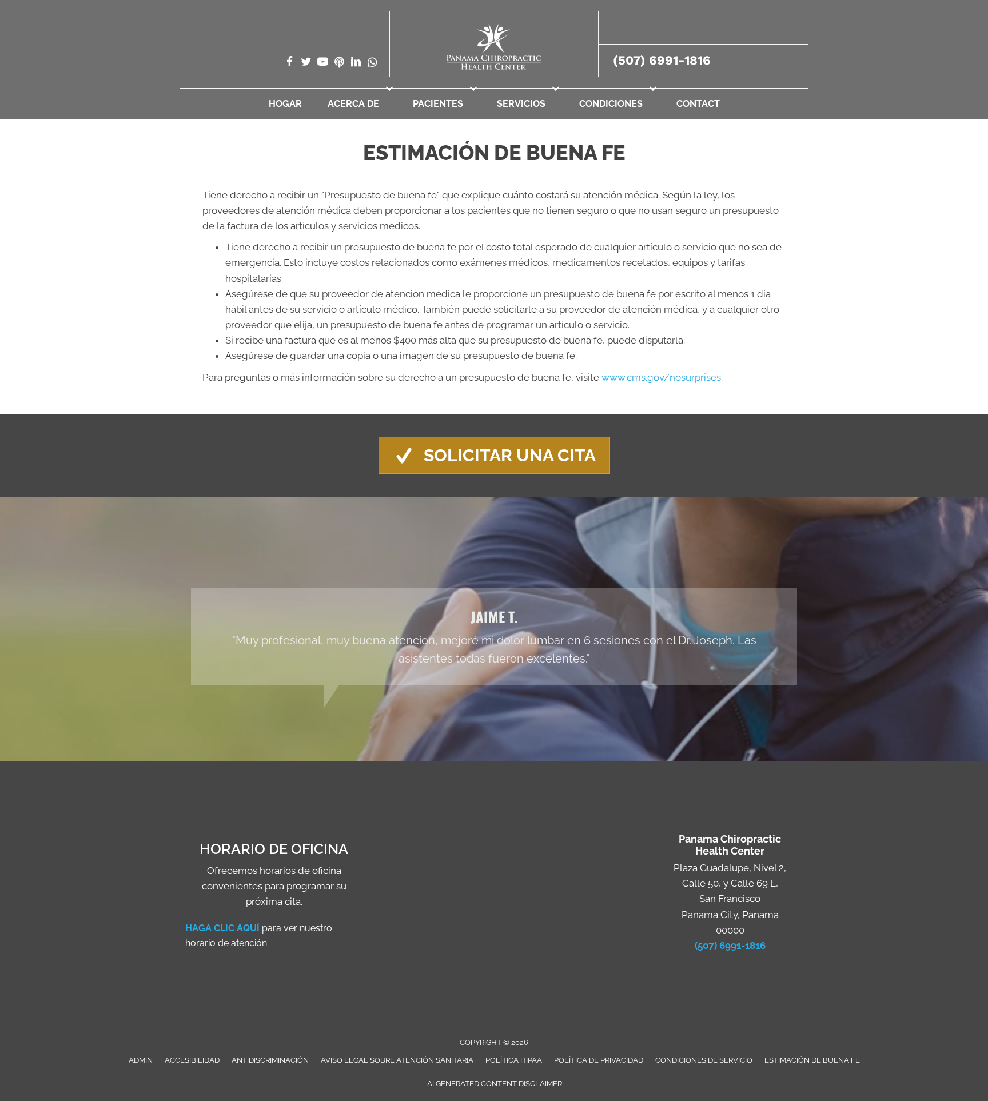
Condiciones (611, 103)
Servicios (521, 103)
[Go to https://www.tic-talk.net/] (339, 63)
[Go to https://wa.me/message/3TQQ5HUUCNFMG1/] (372, 63)
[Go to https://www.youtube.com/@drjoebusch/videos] (322, 63)
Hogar (285, 103)
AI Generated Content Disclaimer (494, 1083)
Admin (141, 1060)
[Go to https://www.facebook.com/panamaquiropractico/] (289, 63)
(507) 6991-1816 (662, 60)
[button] (389, 88)
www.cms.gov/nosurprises (661, 377)
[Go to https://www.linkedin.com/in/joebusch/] (355, 63)
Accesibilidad (192, 1060)
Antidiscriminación (270, 1060)
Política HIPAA (513, 1060)
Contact (698, 103)
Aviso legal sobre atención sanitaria (397, 1060)
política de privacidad (598, 1060)
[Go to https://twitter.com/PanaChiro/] (306, 63)
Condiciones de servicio (703, 1060)
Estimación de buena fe (812, 1060)
